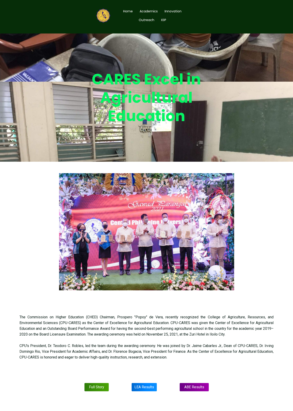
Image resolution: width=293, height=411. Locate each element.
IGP (163, 20)
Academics (149, 11)
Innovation (173, 11)
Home (128, 11)
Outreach (146, 20)
